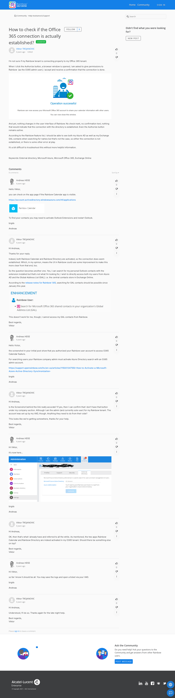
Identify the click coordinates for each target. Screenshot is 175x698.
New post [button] (133, 38)
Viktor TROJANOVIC (25, 48)
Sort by (115, 172)
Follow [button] (70, 29)
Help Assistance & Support (39, 15)
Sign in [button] (161, 5)
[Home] (18, 4)
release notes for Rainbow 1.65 (40, 282)
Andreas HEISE (23, 180)
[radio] (117, 49)
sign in (17, 631)
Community (143, 4)
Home (132, 4)
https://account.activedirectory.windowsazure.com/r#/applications (42, 200)
